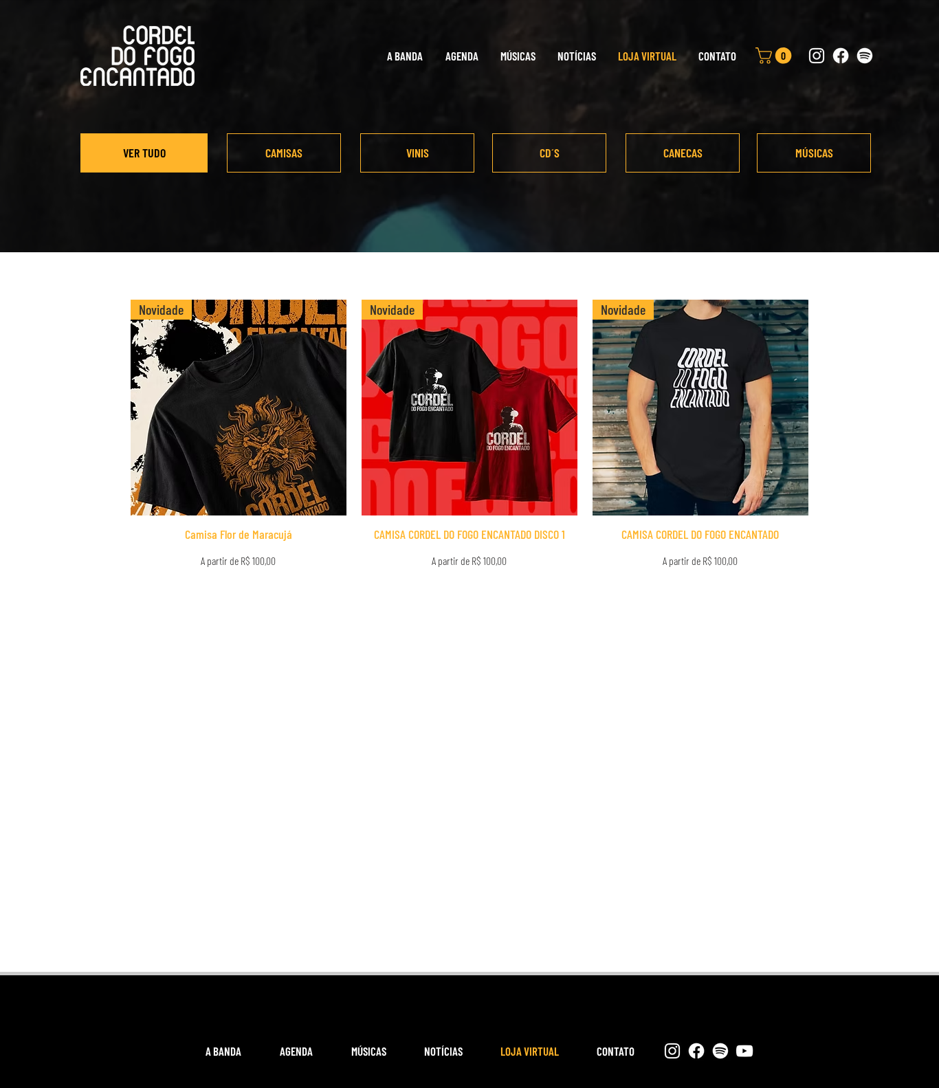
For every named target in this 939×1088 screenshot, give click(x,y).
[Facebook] (840, 55)
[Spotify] (864, 55)
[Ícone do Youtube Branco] (744, 1051)
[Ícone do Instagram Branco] (816, 55)
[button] (775, 55)
